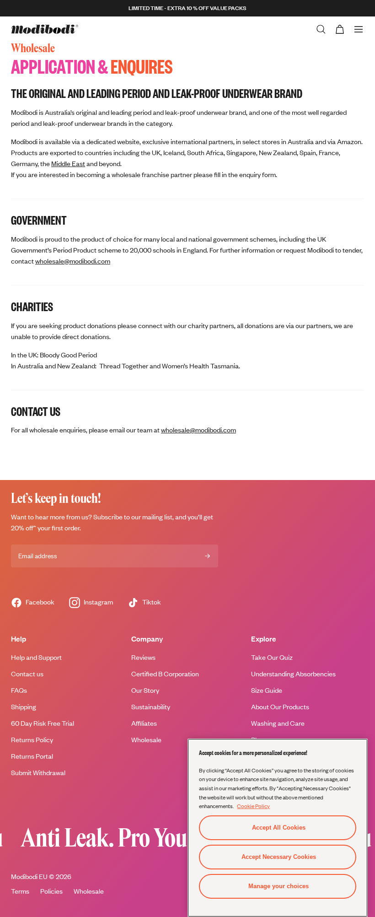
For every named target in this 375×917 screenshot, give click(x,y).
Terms (20, 891)
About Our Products (280, 706)
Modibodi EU (29, 876)
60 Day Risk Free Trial (42, 723)
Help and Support (36, 657)
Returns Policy (32, 739)
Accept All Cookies (278, 827)
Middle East (68, 163)
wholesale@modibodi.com (72, 261)
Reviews (143, 657)
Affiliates (144, 723)
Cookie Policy (253, 805)
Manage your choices (278, 886)
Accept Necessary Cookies (278, 856)
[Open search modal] (321, 29)
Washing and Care (278, 723)
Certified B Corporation (165, 673)
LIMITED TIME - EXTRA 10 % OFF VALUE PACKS (187, 8)
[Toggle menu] (358, 29)
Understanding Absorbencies (293, 673)
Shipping (23, 706)
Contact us (27, 673)
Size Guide (266, 690)
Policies (51, 891)
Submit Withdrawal (38, 772)
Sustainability (150, 706)
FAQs (19, 690)
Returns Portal (32, 756)
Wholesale (89, 891)
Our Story (145, 690)
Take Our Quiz (272, 657)
